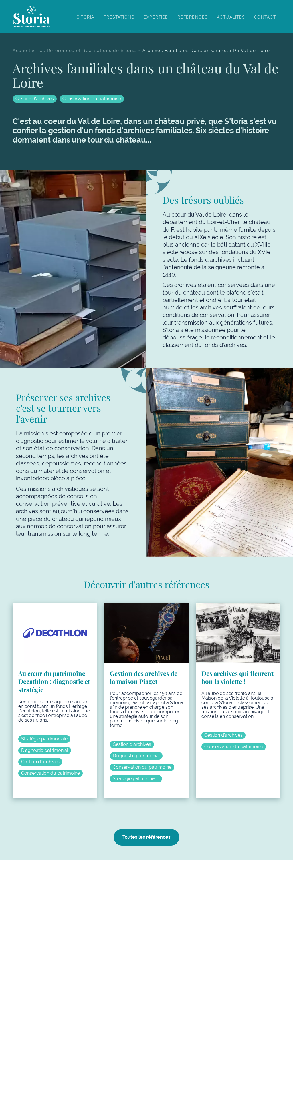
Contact (265, 17)
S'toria (85, 17)
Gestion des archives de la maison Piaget (143, 677)
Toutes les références (146, 837)
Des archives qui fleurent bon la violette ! (237, 677)
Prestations (119, 17)
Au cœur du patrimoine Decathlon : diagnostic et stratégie (54, 681)
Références (192, 17)
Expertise (155, 17)
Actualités (231, 17)
